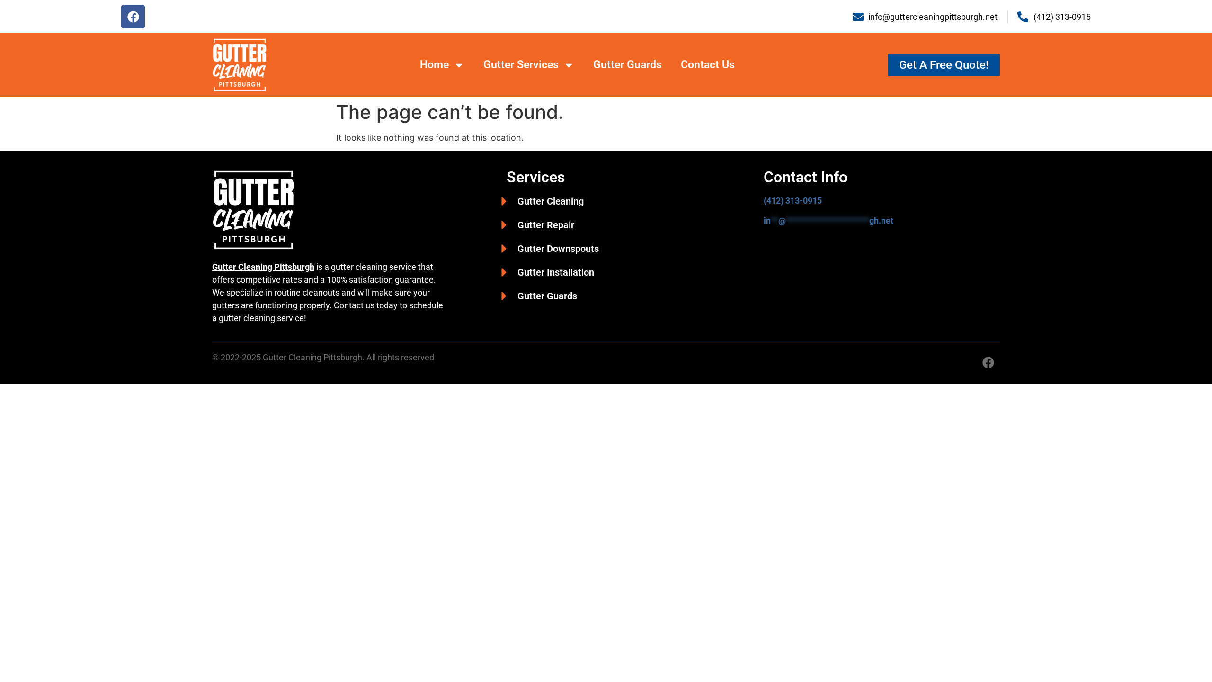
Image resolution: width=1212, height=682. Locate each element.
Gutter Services (521, 64)
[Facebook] (133, 16)
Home (434, 64)
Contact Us (708, 64)
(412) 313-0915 (793, 201)
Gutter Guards (627, 64)
